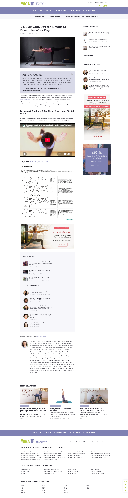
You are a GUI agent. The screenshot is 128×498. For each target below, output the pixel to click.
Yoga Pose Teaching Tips (51, 469)
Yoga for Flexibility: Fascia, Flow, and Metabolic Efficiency (39, 323)
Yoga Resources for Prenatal (99, 451)
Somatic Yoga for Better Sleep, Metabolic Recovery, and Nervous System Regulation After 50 (41, 316)
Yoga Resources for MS (74, 455)
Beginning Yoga (25, 469)
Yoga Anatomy (25, 471)
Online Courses (75, 10)
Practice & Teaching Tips (90, 16)
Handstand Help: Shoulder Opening (98, 39)
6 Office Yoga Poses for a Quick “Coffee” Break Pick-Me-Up (39, 278)
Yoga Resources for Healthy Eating (54, 457)
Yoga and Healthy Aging (72, 16)
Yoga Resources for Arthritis (29, 451)
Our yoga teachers (89, 10)
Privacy (89, 441)
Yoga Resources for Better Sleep (30, 455)
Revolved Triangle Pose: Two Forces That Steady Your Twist (99, 47)
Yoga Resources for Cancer (99, 457)
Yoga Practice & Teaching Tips (53, 471)
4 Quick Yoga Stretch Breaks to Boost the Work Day (40, 271)
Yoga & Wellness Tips (97, 473)
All (31, 16)
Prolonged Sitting (39, 161)
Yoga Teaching (72, 473)
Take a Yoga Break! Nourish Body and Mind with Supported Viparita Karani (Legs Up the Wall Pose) (40, 263)
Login (106, 2)
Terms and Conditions (102, 441)
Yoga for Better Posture (51, 459)
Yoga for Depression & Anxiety (53, 453)
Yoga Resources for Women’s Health (102, 455)
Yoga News (24, 473)
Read (41, 10)
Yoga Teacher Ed (73, 471)
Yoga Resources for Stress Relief (100, 453)
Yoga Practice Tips (49, 473)
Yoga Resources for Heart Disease (77, 451)
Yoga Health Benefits (55, 16)
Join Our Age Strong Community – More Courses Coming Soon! (40, 291)
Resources (72, 441)
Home (35, 10)
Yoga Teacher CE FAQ (81, 441)
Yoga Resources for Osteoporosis (77, 457)
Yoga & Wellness (96, 471)
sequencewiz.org (41, 336)
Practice (48, 10)
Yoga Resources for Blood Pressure (31, 457)
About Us (67, 441)
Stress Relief (86, 60)
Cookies (94, 441)
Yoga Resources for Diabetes (52, 455)
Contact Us (90, 2)
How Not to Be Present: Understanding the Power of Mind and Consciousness (41, 299)
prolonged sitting (25, 99)
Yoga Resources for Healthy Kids (30, 459)
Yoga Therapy (95, 469)
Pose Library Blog (40, 16)
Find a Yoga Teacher (98, 2)
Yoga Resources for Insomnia (76, 453)
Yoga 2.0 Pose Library (60, 10)
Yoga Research (72, 469)
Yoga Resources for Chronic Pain (53, 451)
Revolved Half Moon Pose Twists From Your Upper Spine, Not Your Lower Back (99, 33)
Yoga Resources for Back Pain (29, 453)
